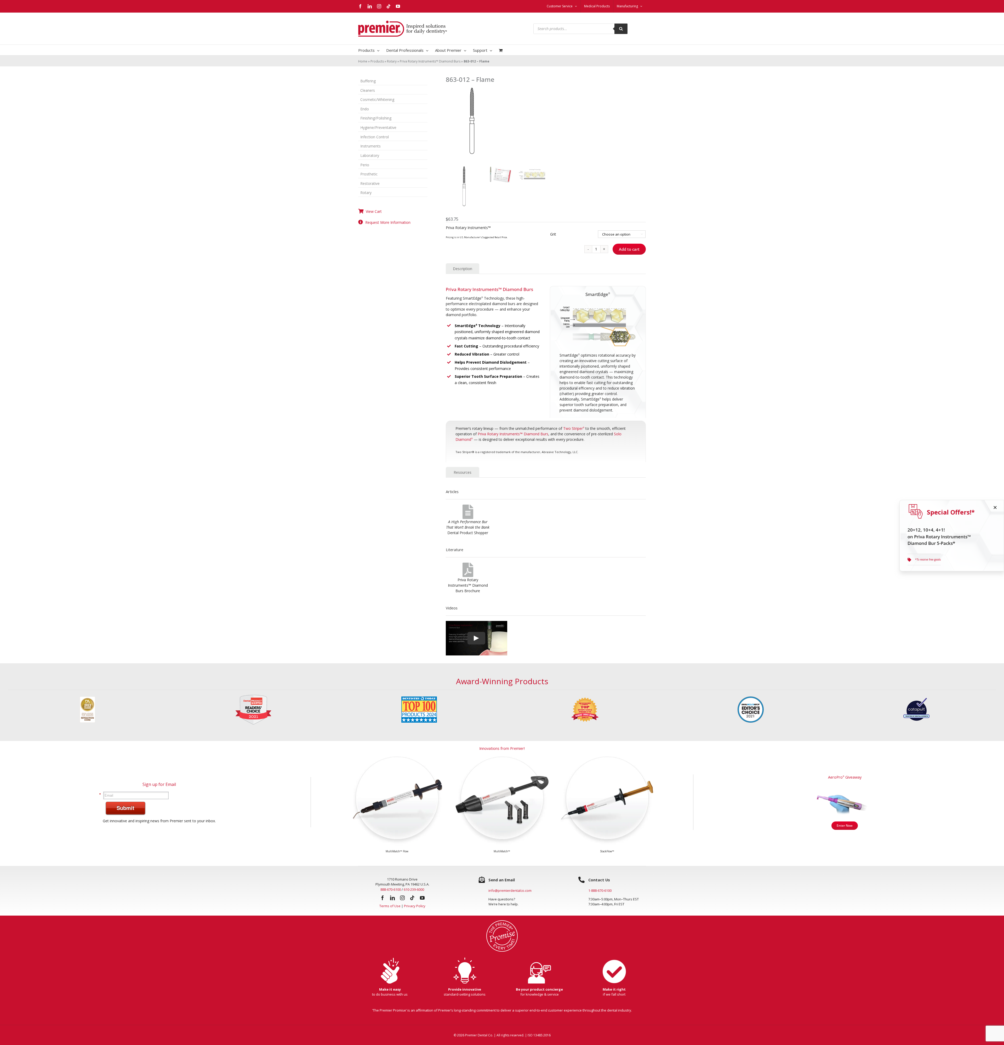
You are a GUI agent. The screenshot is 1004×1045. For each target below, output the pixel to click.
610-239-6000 (414, 889)
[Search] (621, 29)
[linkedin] (392, 897)
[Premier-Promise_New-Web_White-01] (502, 922)
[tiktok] (412, 897)
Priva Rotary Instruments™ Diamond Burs (430, 61)
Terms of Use (390, 906)
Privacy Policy (414, 906)
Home (362, 61)
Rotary (392, 61)
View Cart (374, 211)
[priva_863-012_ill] (546, 123)
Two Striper (573, 428)
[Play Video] (476, 638)
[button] (924, 559)
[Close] (995, 507)
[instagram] (402, 897)
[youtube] (422, 897)
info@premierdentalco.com (510, 890)
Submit (125, 808)
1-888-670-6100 (600, 890)
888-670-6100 (390, 889)
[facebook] (382, 897)
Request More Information (387, 222)
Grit (553, 234)
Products (377, 61)
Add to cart (629, 249)
